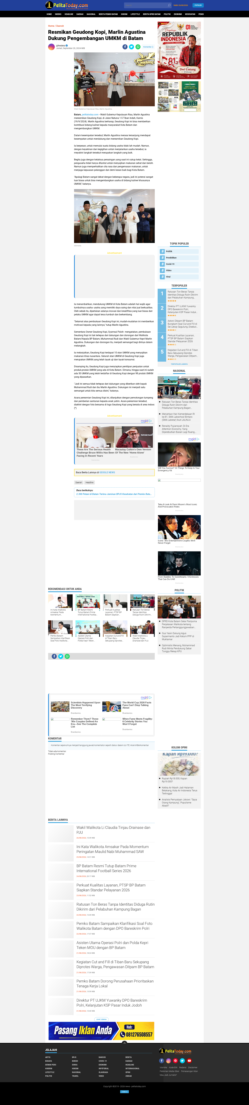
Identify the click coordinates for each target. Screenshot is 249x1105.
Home (49, 14)
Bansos (102, 1057)
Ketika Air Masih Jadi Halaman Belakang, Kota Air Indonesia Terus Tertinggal (179, 790)
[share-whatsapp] (137, 46)
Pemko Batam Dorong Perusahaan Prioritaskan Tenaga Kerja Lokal (115, 983)
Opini (128, 1072)
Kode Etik (173, 1067)
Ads (124, 1092)
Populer (198, 5)
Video (168, 270)
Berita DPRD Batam (152, 14)
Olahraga (103, 1072)
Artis (47, 1057)
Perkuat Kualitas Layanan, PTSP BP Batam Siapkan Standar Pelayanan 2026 (111, 887)
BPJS (74, 1057)
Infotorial (104, 1068)
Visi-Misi (163, 1067)
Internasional (132, 1068)
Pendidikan (171, 258)
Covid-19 (170, 264)
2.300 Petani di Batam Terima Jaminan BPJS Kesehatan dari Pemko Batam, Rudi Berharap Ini (114, 494)
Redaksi (182, 1067)
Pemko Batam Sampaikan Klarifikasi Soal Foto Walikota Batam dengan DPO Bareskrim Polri (114, 926)
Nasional (91, 14)
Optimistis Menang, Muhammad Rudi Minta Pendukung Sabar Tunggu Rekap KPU (178, 648)
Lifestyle (135, 14)
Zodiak (129, 1076)
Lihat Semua (101, 1019)
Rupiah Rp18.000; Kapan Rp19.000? (174, 780)
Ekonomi (178, 14)
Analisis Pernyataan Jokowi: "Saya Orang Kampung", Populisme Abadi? (179, 802)
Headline (69, 14)
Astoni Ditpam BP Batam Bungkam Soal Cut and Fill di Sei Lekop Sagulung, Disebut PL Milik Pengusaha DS (182, 323)
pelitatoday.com (90, 114)
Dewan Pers (50, 1065)
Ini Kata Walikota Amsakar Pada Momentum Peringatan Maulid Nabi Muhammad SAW (113, 849)
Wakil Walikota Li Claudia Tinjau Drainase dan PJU (113, 830)
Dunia (74, 1065)
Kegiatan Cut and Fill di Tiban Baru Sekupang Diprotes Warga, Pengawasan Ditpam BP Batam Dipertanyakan (115, 967)
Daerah (80, 14)
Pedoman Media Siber (169, 1071)
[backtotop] (124, 1044)
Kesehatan (190, 14)
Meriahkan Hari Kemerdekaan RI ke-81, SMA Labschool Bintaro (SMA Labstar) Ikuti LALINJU (178, 417)
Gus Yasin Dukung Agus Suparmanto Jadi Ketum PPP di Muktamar (178, 636)
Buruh (75, 1061)
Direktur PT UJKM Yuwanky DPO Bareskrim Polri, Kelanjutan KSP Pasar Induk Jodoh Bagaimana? (112, 1005)
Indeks (58, 14)
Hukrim (48, 1068)
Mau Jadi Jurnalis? (168, 1075)
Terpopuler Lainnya (179, 364)
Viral (168, 277)
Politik (167, 14)
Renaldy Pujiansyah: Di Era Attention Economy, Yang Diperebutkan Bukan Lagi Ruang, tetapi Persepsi (178, 429)
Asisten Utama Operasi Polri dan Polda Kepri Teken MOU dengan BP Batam (112, 945)
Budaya (48, 1061)
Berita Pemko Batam (108, 14)
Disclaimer (192, 1067)
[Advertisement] (59, 95)
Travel (75, 1076)
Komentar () (148, 47)
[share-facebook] (125, 46)
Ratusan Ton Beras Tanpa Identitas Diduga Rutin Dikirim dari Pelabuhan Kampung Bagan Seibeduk (116, 909)
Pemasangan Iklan (189, 1071)
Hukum (124, 14)
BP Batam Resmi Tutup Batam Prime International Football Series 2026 (106, 868)
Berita (129, 1057)
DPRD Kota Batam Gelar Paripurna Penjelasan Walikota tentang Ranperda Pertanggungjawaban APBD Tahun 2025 (179, 624)
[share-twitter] (131, 46)
